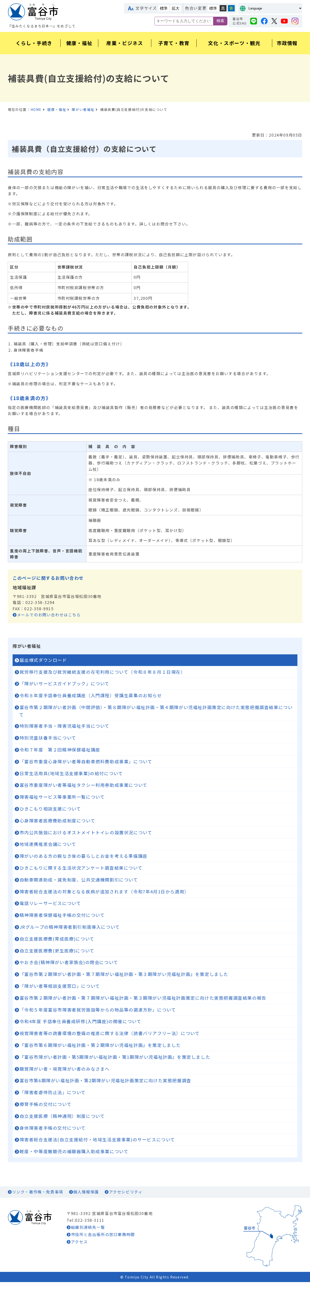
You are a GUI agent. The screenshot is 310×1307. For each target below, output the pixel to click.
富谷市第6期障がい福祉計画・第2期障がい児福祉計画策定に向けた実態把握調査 (105, 1080)
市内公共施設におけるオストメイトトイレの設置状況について (86, 832)
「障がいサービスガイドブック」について (64, 683)
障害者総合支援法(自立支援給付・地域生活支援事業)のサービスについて (97, 1139)
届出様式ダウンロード (43, 660)
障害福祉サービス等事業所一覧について (62, 797)
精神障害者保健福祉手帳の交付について (62, 915)
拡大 (175, 8)
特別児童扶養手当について (48, 738)
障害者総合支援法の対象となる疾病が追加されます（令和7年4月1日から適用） (104, 891)
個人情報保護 (86, 1192)
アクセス (79, 1242)
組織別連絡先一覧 (88, 1227)
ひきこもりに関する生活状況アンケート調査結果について (81, 868)
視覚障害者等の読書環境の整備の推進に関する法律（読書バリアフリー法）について (110, 1033)
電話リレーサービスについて (50, 903)
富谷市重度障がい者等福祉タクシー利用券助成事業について (83, 785)
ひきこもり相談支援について (50, 808)
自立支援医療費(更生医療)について (57, 950)
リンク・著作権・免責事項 (37, 1192)
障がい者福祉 (83, 109)
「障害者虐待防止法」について (53, 1092)
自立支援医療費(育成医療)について (57, 939)
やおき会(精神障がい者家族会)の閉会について (69, 962)
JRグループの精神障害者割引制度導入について (70, 927)
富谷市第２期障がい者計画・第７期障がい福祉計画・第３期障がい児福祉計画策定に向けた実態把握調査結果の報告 (143, 998)
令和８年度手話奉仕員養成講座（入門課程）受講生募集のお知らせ (91, 695)
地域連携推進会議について (48, 844)
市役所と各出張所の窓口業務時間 (103, 1234)
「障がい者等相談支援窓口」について (60, 986)
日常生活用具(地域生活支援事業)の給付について (71, 773)
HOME (36, 109)
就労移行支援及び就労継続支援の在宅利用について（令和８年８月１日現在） (103, 672)
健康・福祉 (56, 109)
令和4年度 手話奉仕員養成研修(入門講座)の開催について (80, 1021)
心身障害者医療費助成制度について (57, 820)
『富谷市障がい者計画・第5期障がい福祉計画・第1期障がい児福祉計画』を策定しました (115, 1057)
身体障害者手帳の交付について (53, 1128)
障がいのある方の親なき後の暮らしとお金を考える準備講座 (83, 856)
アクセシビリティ (125, 1192)
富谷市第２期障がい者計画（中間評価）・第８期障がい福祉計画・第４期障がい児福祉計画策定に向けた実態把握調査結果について (156, 711)
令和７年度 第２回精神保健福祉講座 (60, 749)
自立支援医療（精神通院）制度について (62, 1116)
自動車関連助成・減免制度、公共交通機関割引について (79, 879)
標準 (164, 8)
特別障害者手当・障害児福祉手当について (64, 726)
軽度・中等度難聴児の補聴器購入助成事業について (74, 1151)
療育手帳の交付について (46, 1104)
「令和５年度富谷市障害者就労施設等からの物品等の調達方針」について (98, 1009)
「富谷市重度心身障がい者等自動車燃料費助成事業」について (86, 761)
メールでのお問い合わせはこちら (49, 615)
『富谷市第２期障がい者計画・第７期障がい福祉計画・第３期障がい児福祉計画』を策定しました (124, 974)
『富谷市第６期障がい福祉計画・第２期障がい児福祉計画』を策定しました (100, 1045)
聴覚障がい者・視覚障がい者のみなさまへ (65, 1069)
